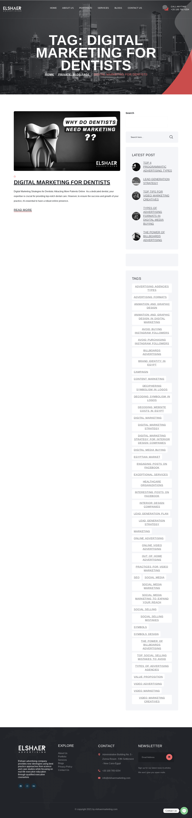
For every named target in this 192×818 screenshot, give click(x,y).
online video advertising (152, 547)
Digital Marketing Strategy (152, 426)
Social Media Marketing (152, 586)
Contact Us (135, 8)
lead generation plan (151, 513)
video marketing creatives (152, 699)
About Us (68, 8)
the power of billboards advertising (152, 645)
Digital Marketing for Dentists (62, 182)
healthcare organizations (152, 483)
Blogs (118, 8)
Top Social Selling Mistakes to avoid (152, 657)
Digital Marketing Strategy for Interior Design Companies (152, 439)
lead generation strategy (152, 522)
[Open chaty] (184, 810)
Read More (23, 209)
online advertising (149, 538)
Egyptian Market (147, 457)
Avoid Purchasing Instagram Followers (152, 341)
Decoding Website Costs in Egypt (152, 409)
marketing (142, 531)
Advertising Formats (150, 297)
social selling (145, 609)
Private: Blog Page (74, 74)
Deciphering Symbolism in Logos (151, 387)
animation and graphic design (152, 306)
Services (103, 8)
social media (154, 577)
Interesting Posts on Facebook (152, 494)
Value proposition (148, 676)
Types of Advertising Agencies (152, 668)
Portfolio (85, 8)
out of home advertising (152, 558)
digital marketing (148, 417)
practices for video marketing (152, 568)
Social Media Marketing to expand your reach (152, 599)
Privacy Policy (65, 766)
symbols (140, 627)
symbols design (146, 634)
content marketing (149, 378)
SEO (137, 577)
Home (53, 8)
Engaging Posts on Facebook (152, 466)
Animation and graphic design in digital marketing (152, 318)
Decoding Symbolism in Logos (152, 398)
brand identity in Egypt (152, 363)
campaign (141, 371)
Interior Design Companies (152, 505)
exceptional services (151, 474)
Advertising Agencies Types (152, 288)
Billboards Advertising (152, 352)
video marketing (147, 690)
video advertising (148, 683)
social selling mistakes (152, 618)
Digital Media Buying (150, 449)
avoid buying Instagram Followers (152, 331)
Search (130, 113)
